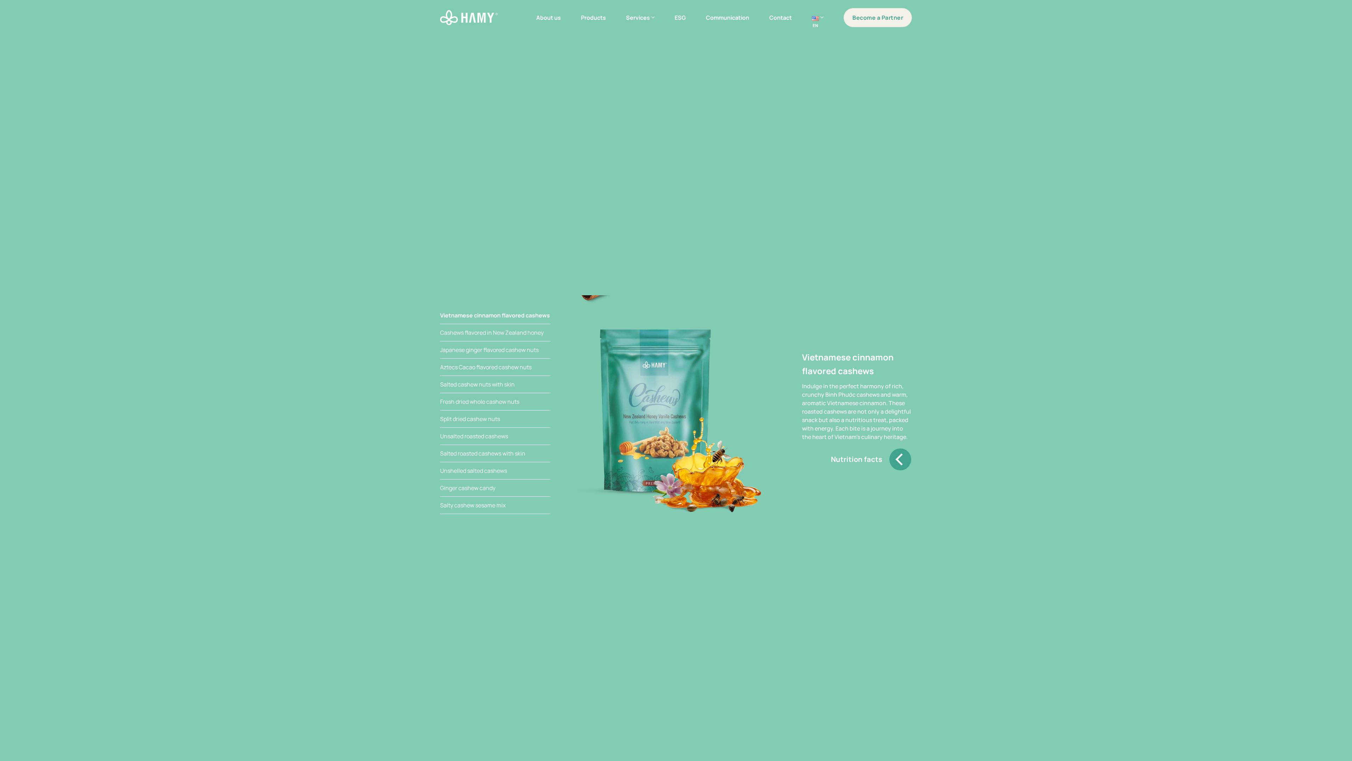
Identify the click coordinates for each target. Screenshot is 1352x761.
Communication (727, 17)
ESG (680, 17)
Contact (780, 17)
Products (593, 17)
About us (548, 17)
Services (638, 17)
